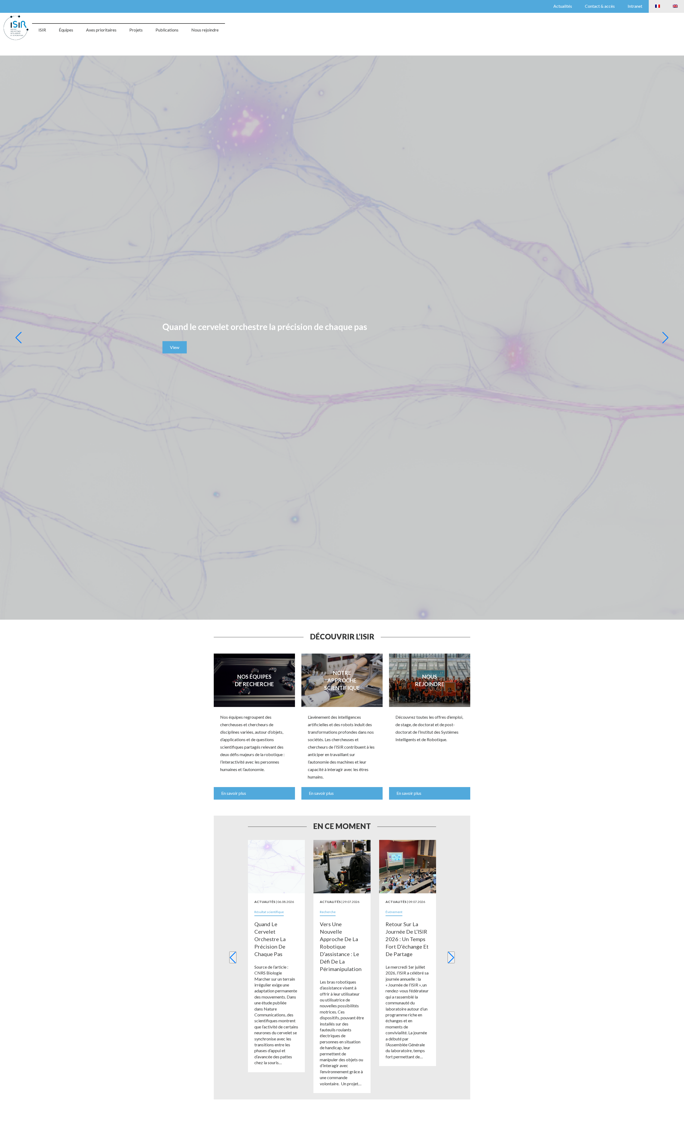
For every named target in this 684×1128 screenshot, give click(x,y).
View (174, 346)
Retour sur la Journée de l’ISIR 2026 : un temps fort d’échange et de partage (407, 939)
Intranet (635, 6)
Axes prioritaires (101, 29)
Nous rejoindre (205, 29)
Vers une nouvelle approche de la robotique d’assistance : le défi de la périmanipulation (341, 946)
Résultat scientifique (269, 912)
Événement (394, 912)
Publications (167, 29)
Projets (136, 29)
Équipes (66, 29)
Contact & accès (600, 6)
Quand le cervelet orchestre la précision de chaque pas (270, 939)
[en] (675, 6)
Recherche (328, 912)
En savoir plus (233, 793)
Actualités (562, 6)
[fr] (657, 6)
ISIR (42, 29)
